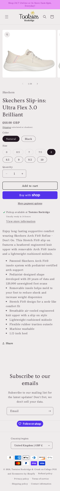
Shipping (6, 127)
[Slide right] (37, 83)
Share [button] (9, 343)
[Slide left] (22, 83)
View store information (20, 221)
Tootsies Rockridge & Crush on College (32, 469)
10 (42, 160)
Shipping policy (20, 483)
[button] (6, 16)
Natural (11, 139)
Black (28, 139)
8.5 (7, 160)
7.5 (42, 152)
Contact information (41, 483)
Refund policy (45, 473)
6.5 (19, 152)
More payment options (30, 203)
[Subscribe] (49, 411)
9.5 (30, 160)
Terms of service (40, 478)
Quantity (7, 167)
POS (54, 469)
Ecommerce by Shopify (23, 473)
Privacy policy (21, 478)
